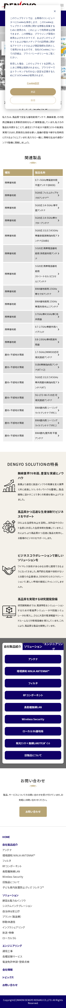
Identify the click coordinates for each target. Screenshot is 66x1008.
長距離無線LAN (11, 871)
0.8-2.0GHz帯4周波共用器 (48, 342)
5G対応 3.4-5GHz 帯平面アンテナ (48, 208)
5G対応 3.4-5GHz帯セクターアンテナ (48, 220)
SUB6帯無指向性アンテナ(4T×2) (48, 367)
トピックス (8, 977)
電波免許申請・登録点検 (15, 962)
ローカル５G (9, 938)
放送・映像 (8, 932)
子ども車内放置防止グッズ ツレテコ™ (23, 887)
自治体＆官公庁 (11, 911)
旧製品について (11, 882)
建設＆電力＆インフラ (14, 900)
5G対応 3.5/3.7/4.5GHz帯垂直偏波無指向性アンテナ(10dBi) (48, 235)
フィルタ (6, 861)
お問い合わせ (33, 811)
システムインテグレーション (17, 906)
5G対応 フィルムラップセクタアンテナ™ (48, 195)
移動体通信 (8, 922)
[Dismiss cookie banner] (55, 12)
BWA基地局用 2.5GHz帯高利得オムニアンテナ (48, 304)
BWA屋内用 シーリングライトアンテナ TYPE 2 (48, 423)
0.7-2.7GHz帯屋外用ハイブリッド (48, 329)
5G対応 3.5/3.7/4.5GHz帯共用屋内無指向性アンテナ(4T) (48, 382)
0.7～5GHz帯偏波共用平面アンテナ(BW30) (48, 182)
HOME (6, 837)
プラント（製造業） (11, 916)
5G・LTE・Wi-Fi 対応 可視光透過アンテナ (48, 397)
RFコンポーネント (12, 866)
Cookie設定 (33, 83)
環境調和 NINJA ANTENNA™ (18, 855)
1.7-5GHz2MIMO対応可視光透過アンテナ (48, 354)
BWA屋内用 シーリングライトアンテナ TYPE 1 (48, 410)
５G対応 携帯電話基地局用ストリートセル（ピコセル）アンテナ (48, 273)
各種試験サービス (12, 956)
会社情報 (7, 969)
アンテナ (7, 850)
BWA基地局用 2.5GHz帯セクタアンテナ (48, 291)
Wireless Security (12, 877)
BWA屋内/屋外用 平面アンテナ (48, 435)
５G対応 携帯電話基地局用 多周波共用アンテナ (48, 253)
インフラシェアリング (13, 927)
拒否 (33, 100)
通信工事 (7, 951)
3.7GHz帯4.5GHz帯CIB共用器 (48, 316)
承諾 (33, 91)
